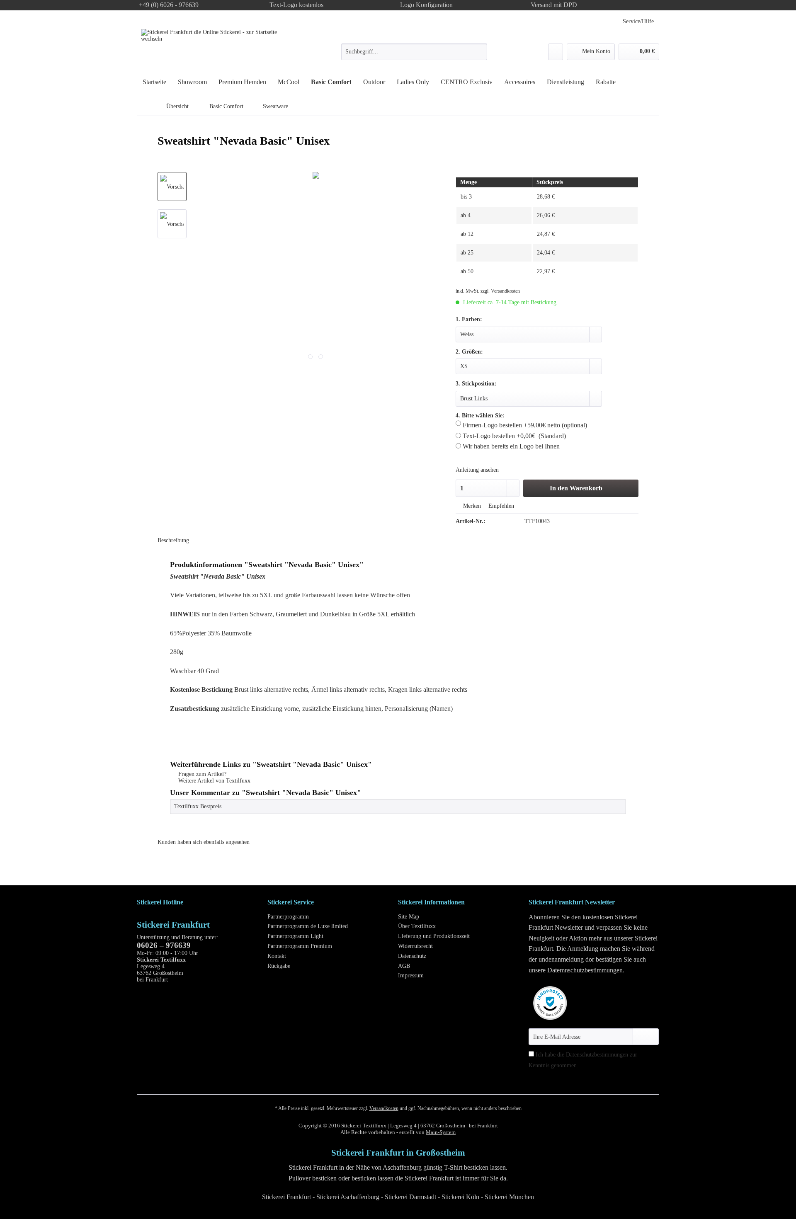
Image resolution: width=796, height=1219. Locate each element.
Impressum (411, 975)
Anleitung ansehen (477, 470)
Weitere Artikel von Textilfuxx (213, 781)
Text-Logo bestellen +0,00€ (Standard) (513, 435)
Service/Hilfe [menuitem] (638, 21)
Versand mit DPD (554, 4)
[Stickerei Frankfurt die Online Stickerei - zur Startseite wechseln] (213, 49)
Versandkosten (383, 1108)
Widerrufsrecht (415, 946)
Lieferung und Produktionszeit (434, 936)
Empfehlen (500, 506)
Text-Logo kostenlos (296, 4)
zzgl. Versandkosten (500, 291)
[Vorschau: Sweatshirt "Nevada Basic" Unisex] (172, 186)
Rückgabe (278, 966)
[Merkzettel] (555, 52)
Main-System (441, 1132)
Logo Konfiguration (426, 4)
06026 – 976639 (164, 945)
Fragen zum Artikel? (201, 774)
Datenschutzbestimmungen (597, 1055)
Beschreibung (173, 540)
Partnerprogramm (288, 917)
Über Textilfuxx (417, 926)
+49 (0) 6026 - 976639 (169, 4)
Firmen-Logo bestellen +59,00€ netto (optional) (524, 425)
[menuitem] (414, 55)
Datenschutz (412, 956)
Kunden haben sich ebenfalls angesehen (204, 842)
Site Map (408, 917)
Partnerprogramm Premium (299, 946)
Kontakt (276, 956)
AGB (404, 966)
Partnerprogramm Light (295, 936)
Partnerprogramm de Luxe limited (307, 926)
